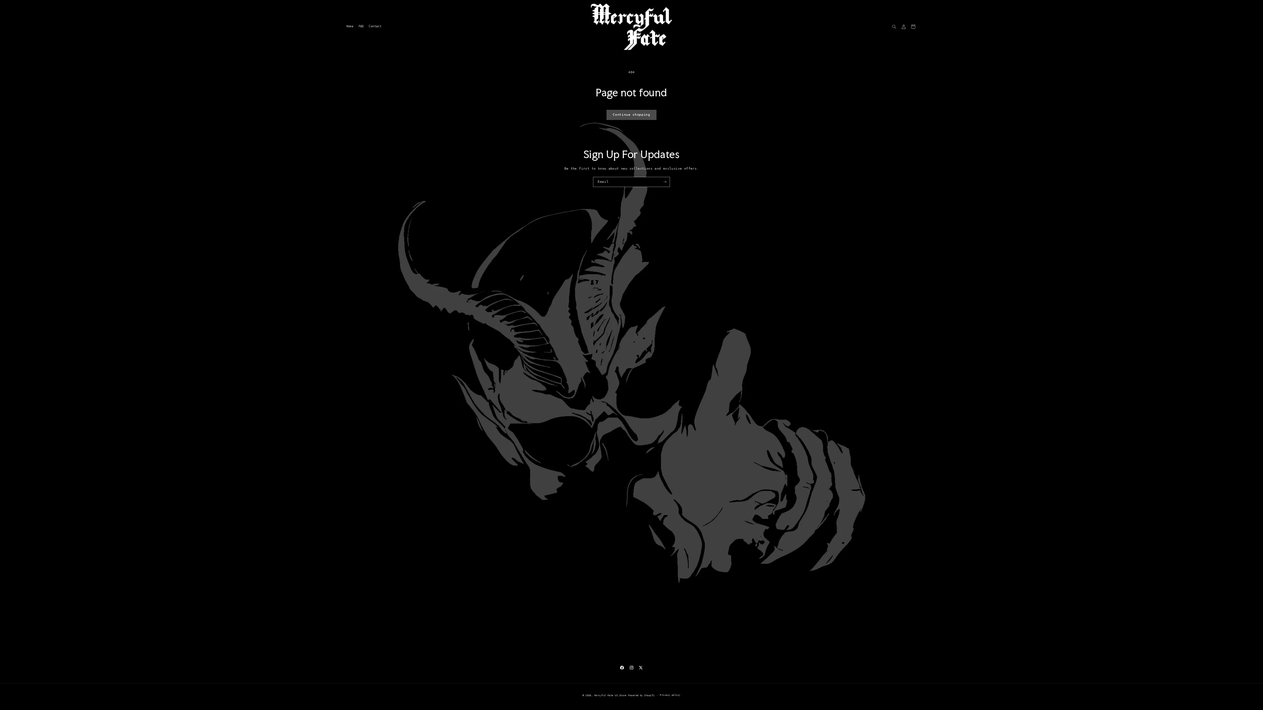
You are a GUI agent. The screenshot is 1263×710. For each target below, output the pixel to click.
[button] (894, 27)
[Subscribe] (665, 182)
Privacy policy (670, 695)
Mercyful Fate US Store (610, 695)
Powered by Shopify (641, 695)
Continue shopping (631, 114)
